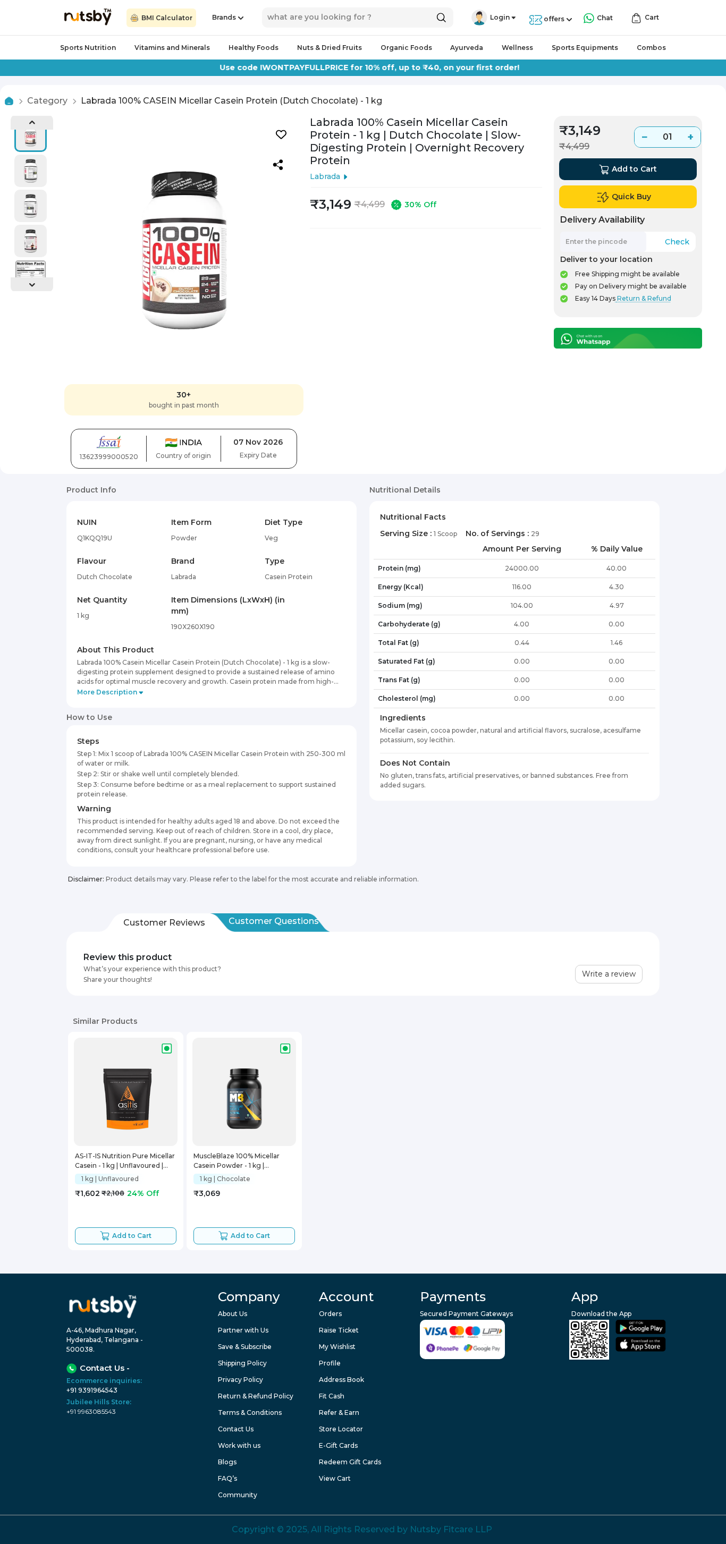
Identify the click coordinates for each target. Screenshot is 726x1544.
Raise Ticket (339, 1330)
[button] (479, 18)
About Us (232, 1314)
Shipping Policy (242, 1363)
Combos (651, 48)
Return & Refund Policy (255, 1396)
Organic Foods (406, 48)
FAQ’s (227, 1478)
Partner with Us (243, 1330)
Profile (330, 1363)
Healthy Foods (253, 48)
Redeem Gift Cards (350, 1462)
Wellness (517, 48)
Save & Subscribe (245, 1347)
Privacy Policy (240, 1380)
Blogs (227, 1462)
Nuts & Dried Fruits (329, 48)
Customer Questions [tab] (274, 921)
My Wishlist (337, 1347)
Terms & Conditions (250, 1412)
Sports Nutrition (88, 48)
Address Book (341, 1380)
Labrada (325, 176)
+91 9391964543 (91, 1390)
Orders (330, 1314)
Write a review (609, 974)
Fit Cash (331, 1396)
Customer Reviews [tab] (164, 923)
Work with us (239, 1445)
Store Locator (341, 1429)
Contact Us (236, 1429)
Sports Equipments (585, 48)
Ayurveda (466, 48)
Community (237, 1495)
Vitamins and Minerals (172, 48)
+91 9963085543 (91, 1411)
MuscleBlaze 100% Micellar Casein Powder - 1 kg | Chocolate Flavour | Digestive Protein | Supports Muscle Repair (241, 1161)
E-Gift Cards (338, 1445)
